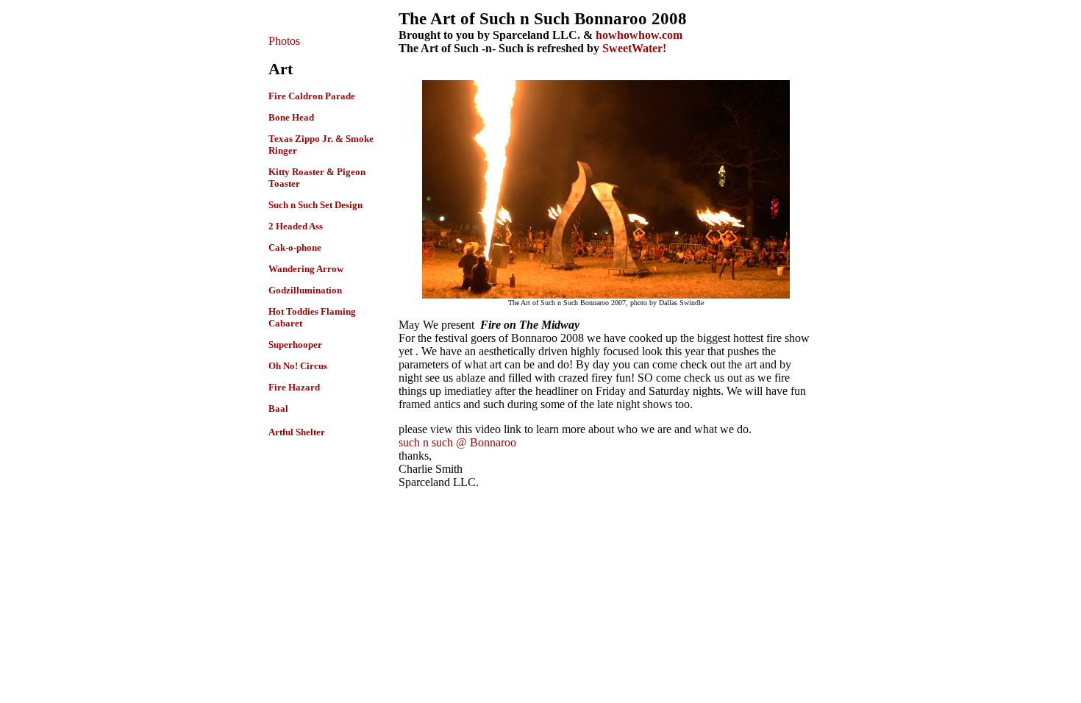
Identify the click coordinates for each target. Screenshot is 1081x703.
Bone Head (291, 117)
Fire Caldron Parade (311, 95)
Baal (278, 408)
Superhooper (295, 344)
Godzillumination (305, 290)
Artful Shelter (296, 432)
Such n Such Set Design (315, 204)
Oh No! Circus (297, 365)
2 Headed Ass (295, 226)
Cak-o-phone (294, 247)
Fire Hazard (294, 387)
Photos (284, 41)
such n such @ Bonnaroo (457, 442)
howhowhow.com (639, 35)
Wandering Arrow (305, 268)
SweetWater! (634, 48)
